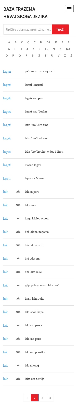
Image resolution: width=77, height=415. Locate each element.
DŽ (49, 42)
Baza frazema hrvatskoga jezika (25, 13)
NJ (68, 49)
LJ (46, 49)
